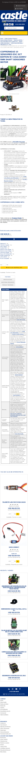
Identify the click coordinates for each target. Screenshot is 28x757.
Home (1, 38)
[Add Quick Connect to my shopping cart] (17, 561)
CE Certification (4, 709)
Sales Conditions (4, 714)
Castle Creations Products (11, 38)
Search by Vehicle (18, 40)
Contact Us (3, 723)
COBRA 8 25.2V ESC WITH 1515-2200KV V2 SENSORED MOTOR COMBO (14, 652)
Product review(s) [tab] (7, 285)
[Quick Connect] (14, 533)
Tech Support (3, 724)
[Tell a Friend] (14, 239)
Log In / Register (19, 8)
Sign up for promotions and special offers (15, 694)
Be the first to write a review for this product (10, 230)
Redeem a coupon (4, 742)
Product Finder (17, 218)
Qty (1, 264)
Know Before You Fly (5, 711)
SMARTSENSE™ (19, 374)
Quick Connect (14, 547)
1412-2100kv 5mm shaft (18, 141)
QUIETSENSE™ (17, 395)
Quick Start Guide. (21, 319)
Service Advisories (4, 732)
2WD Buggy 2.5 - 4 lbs (5, 44)
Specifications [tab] (7, 279)
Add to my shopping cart (15, 267)
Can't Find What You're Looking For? (9, 41)
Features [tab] (7, 276)
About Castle (3, 702)
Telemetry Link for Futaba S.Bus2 (14, 502)
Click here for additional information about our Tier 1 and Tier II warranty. (18, 415)
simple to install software (18, 334)
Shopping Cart (3, 741)
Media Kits (2, 705)
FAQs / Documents (4, 728)
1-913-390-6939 (20, 24)
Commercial (3, 712)
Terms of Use (3, 746)
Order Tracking (3, 739)
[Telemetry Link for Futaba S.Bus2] (14, 488)
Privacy (2, 744)
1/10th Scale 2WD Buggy (17, 43)
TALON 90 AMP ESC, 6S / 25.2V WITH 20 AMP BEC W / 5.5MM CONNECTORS (14, 631)
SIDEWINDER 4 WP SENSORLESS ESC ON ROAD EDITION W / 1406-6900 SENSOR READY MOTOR (14, 587)
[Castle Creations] (14, 15)
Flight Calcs (3, 730)
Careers (2, 707)
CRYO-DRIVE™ (20, 347)
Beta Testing (3, 751)
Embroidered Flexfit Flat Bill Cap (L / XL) (14, 609)
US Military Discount (5, 748)
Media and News (4, 704)
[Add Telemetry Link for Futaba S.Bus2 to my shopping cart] (17, 514)
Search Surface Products (6, 40)
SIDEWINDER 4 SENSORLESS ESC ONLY (14, 675)
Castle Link (14, 553)
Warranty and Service (5, 726)
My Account (3, 737)
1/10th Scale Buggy (5, 43)
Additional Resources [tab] (7, 282)
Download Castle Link (5, 733)
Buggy (20, 41)
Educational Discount (5, 750)
